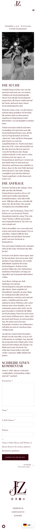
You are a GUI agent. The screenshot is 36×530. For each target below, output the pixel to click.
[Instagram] (12, 499)
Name (5, 410)
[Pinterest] (20, 499)
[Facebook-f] (16, 499)
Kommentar (7, 381)
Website (5, 430)
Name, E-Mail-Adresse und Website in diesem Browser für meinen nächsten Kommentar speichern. (17, 447)
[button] (33, 10)
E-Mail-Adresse (8, 420)
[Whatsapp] (24, 499)
